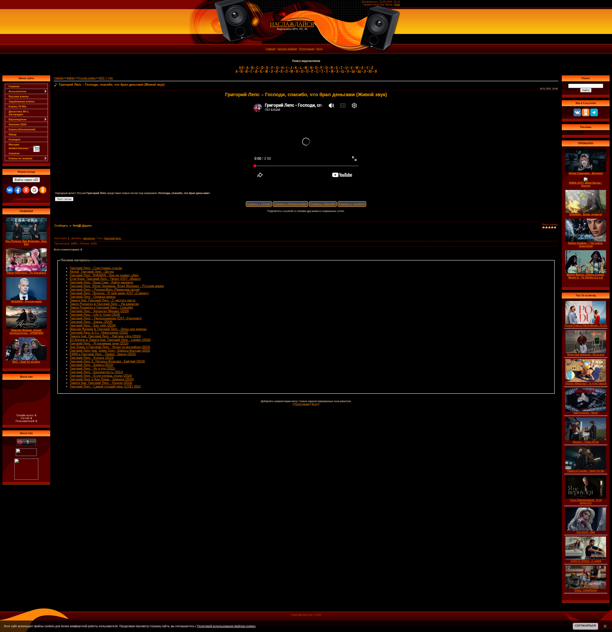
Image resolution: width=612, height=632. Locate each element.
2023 (101, 78)
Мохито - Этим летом (586, 441)
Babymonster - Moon (586, 412)
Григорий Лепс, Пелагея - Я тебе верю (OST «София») (109, 293)
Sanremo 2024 (17, 124)
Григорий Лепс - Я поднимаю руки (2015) (99, 343)
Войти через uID (26, 180)
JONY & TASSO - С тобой (585, 561)
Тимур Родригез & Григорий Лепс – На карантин (104, 304)
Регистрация (306, 48)
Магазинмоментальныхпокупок (21, 149)
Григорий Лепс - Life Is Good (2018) (95, 314)
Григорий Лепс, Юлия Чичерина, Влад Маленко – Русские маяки (117, 286)
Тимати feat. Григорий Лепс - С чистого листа (102, 300)
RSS (397, 4)
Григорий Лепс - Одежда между (93, 297)
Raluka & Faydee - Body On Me (585, 470)
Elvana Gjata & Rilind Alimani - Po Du (586, 325)
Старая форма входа (26, 199)
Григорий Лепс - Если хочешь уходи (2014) (101, 375)
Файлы (70, 78)
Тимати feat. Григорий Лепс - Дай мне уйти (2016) (105, 336)
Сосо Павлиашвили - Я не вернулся (586, 501)
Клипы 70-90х (17, 106)
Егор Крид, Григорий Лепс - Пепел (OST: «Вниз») (105, 279)
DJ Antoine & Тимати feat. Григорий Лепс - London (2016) (110, 340)
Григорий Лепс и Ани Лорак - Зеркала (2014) (102, 379)
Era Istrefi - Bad (586, 532)
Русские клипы (18, 96)
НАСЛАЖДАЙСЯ (292, 24)
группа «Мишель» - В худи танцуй (586, 383)
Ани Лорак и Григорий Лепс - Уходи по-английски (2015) (110, 347)
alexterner (89, 238)
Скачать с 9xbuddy (322, 204)
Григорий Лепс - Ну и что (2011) (92, 368)
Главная (270, 48)
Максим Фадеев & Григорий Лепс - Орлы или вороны (108, 329)
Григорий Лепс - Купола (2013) (92, 358)
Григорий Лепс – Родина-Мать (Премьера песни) (105, 289)
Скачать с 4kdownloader (290, 204)
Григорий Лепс (112, 238)
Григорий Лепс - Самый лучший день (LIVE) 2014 (105, 386)
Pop (110, 78)
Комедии (14, 139)
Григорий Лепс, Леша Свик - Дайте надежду (101, 282)
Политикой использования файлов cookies (226, 626)
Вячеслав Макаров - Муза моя (585, 354)
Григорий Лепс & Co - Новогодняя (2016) (99, 332)
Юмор (12, 134)
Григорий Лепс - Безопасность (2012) (96, 372)
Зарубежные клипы (21, 101)
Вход (319, 48)
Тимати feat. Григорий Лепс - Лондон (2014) (101, 383)
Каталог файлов (287, 48)
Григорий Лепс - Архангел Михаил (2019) (99, 311)
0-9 (241, 67)
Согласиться (585, 625)
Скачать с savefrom (352, 204)
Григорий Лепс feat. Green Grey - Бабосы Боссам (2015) (110, 350)
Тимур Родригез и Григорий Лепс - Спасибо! (101, 307)
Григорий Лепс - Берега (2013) (91, 365)
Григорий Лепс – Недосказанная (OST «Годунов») (106, 318)
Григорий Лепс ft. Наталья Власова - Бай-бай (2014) (107, 361)
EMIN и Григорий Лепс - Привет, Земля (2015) (103, 354)
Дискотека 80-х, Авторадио (19, 113)
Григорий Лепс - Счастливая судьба (96, 268)
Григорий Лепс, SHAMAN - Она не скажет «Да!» (104, 275)
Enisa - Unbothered (585, 590)
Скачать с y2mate (259, 204)
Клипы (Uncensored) (22, 129)
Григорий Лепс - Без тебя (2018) (93, 325)
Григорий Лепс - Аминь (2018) (91, 322)
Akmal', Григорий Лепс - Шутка (92, 271)
